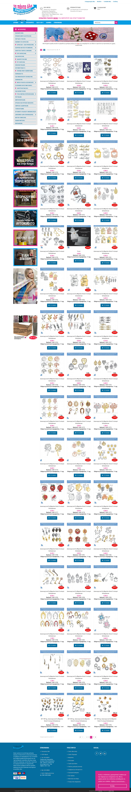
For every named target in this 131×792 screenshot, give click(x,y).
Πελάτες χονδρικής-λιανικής (75, 766)
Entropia (100, 791)
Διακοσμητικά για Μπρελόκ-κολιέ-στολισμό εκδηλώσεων (52, 82)
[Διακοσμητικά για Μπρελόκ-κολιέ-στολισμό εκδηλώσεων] (52, 67)
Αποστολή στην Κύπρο (73, 778)
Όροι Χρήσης (71, 775)
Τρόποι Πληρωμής (72, 754)
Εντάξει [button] (112, 786)
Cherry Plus (111, 791)
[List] (44, 50)
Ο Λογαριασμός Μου (90, 1)
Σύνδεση (115, 1)
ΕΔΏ (81, 45)
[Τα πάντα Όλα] (25, 10)
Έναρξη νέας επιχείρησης (74, 781)
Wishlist (99, 1)
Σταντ (79, 251)
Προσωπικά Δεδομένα (73, 772)
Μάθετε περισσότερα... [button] (118, 781)
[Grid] (41, 50)
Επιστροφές (71, 760)
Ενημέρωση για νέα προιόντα (75, 769)
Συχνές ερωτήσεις (72, 763)
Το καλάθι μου (107, 1)
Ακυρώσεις (71, 757)
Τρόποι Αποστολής (72, 751)
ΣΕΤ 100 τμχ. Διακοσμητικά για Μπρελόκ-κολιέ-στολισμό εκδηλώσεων (52, 720)
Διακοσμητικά (52, 123)
